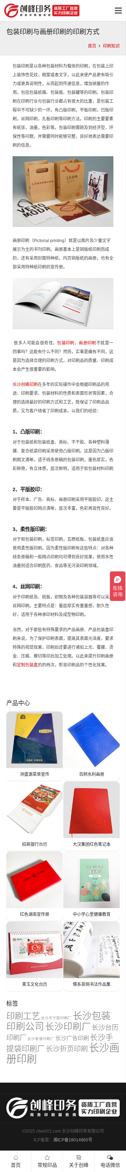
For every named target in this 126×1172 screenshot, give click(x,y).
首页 (92, 46)
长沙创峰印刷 (25, 384)
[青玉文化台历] (34, 956)
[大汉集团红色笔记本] (91, 816)
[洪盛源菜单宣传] (34, 746)
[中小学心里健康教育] (91, 886)
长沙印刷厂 (68, 1027)
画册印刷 (87, 343)
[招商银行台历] (34, 816)
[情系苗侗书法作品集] (91, 956)
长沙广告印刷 (72, 1038)
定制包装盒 (27, 665)
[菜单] (118, 10)
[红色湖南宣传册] (34, 886)
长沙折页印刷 (67, 1049)
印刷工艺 (23, 1016)
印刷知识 (111, 46)
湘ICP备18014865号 (72, 1140)
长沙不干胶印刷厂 (56, 1018)
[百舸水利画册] (91, 746)
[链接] (41, 11)
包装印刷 (66, 343)
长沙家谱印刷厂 (40, 1039)
